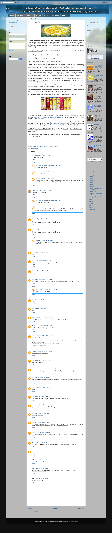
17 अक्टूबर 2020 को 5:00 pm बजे (43, 387)
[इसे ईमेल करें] (51, 146)
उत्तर (34, 162)
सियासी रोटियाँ (30, 15)
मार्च (91, 205)
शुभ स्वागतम (11, 15)
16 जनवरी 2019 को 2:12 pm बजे (44, 270)
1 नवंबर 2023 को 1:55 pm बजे (41, 478)
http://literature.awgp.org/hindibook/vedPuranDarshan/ (57, 123)
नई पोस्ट (30, 509)
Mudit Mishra (35, 325)
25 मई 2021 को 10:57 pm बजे (43, 413)
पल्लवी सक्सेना (35, 155)
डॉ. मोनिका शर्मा (35, 190)
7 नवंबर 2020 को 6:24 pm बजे (43, 396)
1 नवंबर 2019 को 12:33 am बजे (44, 360)
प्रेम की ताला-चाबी (97, 105)
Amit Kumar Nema (40, 165)
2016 (90, 171)
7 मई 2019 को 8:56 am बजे (43, 308)
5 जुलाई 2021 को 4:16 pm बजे (40, 442)
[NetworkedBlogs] (95, 56)
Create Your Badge (90, 27)
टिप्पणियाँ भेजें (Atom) (37, 512)
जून (91, 199)
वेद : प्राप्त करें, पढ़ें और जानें (95, 197)
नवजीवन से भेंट (97, 95)
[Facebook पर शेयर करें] (55, 146)
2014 (90, 175)
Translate (99, 161)
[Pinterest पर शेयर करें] (57, 146)
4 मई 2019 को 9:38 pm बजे (44, 299)
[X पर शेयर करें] (54, 146)
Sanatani (34, 335)
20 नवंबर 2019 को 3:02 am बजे (47, 240)
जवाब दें (33, 159)
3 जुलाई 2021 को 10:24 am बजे (44, 432)
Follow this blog (95, 58)
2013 (90, 212)
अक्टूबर (92, 180)
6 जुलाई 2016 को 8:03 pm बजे (43, 218)
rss (32, 442)
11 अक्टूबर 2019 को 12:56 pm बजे (44, 351)
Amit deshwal (39, 289)
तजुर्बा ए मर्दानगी (97, 115)
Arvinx (33, 387)
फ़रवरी (91, 207)
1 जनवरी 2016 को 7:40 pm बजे (47, 207)
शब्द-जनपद (46, 15)
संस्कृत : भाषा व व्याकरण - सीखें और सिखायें (98, 66)
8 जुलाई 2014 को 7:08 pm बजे (45, 190)
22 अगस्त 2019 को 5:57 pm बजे (50, 289)
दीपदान (95, 85)
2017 (90, 169)
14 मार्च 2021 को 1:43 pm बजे (47, 178)
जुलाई (91, 186)
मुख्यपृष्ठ (55, 509)
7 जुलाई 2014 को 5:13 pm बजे (53, 165)
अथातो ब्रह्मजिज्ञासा (21, 15)
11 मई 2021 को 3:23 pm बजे (43, 405)
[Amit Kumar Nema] (88, 25)
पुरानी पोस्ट (81, 509)
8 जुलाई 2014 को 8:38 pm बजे (53, 200)
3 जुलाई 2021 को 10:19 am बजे (44, 422)
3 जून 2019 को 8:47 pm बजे (49, 317)
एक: (8, 8)
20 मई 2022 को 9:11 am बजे (41, 459)
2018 (90, 167)
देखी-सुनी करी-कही (55, 15)
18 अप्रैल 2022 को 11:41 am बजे (44, 451)
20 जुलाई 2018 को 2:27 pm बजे (44, 260)
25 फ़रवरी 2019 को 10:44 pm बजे (44, 279)
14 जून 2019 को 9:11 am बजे (45, 325)
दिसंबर (91, 176)
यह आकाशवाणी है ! (97, 135)
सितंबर (91, 182)
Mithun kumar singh (37, 317)
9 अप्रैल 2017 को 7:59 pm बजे (43, 252)
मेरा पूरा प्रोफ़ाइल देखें (13, 22)
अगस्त (91, 184)
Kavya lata (34, 299)
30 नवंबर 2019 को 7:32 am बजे (47, 171)
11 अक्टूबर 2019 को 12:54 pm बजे (44, 335)
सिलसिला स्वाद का (65, 15)
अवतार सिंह (34, 422)
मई (91, 201)
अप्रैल (91, 203)
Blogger (71, 521)
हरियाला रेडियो (96, 124)
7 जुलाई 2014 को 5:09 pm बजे (44, 155)
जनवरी (91, 209)
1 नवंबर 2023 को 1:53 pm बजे (41, 468)
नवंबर (91, 178)
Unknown (38, 171)
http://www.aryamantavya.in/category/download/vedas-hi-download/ (46, 117)
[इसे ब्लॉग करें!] (52, 146)
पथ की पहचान (38, 15)
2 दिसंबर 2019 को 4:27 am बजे (49, 369)
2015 (90, 173)
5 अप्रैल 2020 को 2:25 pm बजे (43, 377)
